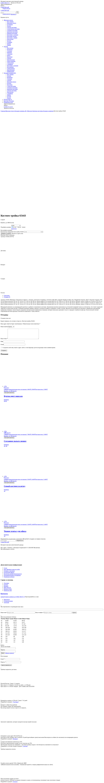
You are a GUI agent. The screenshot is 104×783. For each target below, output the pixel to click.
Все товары (10, 21)
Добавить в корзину (6, 233)
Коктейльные (11, 70)
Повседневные (11, 61)
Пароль (3, 662)
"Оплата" (15, 781)
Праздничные (11, 59)
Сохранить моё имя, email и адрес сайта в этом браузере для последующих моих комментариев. (29, 347)
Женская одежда (8, 20)
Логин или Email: (5, 646)
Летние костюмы (12, 90)
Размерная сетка (8, 102)
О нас (5, 568)
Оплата (6, 584)
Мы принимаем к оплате (7, 549)
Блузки (9, 40)
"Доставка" (16, 702)
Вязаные (9, 52)
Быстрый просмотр (9, 392)
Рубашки (9, 42)
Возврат (6, 586)
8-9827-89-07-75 (5, 3)
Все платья (10, 48)
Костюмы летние (12, 36)
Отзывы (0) (7, 297)
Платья (6, 46)
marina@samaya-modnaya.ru (8, 596)
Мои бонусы (7, 587)
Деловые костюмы (12, 30)
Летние (9, 58)
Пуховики (10, 24)
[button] (1, 1)
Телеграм (6, 602)
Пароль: (3, 649)
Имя (2, 341)
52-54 (14, 227)
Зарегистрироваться (6, 665)
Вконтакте (7, 599)
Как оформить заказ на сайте (12, 569)
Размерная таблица (9, 576)
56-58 (19, 227)
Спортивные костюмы (13, 29)
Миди (8, 55)
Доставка (6, 583)
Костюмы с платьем (12, 34)
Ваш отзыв (4, 338)
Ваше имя (4, 612)
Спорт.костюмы (11, 86)
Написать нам (8, 590)
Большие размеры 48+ (10, 73)
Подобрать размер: (6, 227)
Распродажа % (8, 99)
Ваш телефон (39, 612)
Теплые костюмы (12, 27)
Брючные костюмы (12, 32)
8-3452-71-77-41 (8, 106)
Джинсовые (10, 62)
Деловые (9, 51)
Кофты (9, 45)
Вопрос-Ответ (8, 589)
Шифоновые (10, 71)
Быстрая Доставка (9, 101)
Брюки (9, 43)
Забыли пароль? (9, 653)
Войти (2, 653)
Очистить (14, 228)
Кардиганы (10, 39)
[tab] (53, 295)
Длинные (9, 54)
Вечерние (10, 49)
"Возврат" (15, 739)
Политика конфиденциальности (13, 574)
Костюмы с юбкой (12, 37)
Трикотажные (11, 68)
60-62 (23, 227)
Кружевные (10, 67)
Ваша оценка (4, 326)
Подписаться (20, 540)
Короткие (9, 57)
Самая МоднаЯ (5, 7)
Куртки (9, 83)
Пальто (9, 26)
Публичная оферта (9, 572)
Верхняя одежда (11, 23)
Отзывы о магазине (9, 571)
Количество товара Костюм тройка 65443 (12, 231)
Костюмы (9, 84)
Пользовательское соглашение (12, 575)
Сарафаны (10, 64)
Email (2, 344)
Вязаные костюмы (12, 33)
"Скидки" (25, 746)
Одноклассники (8, 601)
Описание (7, 295)
